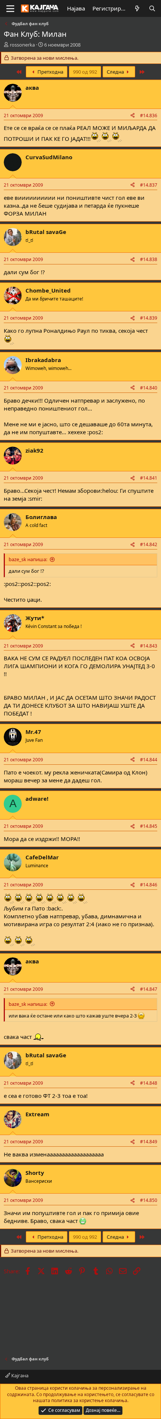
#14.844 (148, 759)
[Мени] (10, 8)
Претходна (49, 71)
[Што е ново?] (137, 8)
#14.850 (148, 1200)
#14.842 (148, 544)
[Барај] (152, 8)
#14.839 (148, 318)
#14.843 (148, 646)
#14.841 (148, 478)
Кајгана (19, 1375)
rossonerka (22, 44)
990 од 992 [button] (85, 71)
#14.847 (148, 989)
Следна (116, 71)
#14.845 (148, 826)
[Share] (132, 116)
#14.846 (148, 885)
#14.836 (148, 115)
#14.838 (148, 259)
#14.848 (148, 1083)
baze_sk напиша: (28, 559)
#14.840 (148, 388)
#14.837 (148, 185)
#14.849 (148, 1141)
